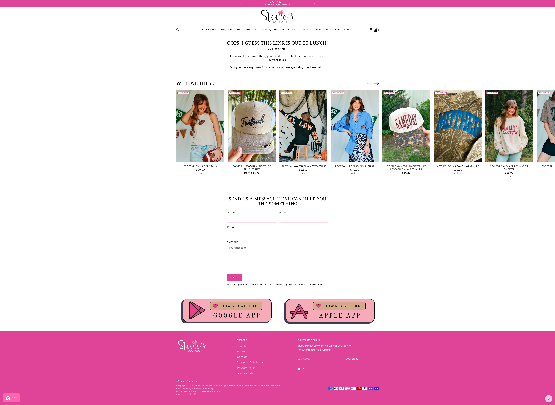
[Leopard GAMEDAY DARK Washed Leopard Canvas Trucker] (406, 126)
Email (283, 212)
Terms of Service (307, 284)
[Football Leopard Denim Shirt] (355, 126)
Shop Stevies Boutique (206, 385)
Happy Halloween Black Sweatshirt (303, 166)
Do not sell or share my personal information (199, 391)
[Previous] (241, 3)
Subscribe (352, 359)
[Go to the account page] (371, 30)
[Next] (314, 3)
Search (241, 346)
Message (232, 241)
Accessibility (245, 373)
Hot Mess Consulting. (203, 388)
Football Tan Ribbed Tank (200, 166)
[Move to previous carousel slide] (369, 83)
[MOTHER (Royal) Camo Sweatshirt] (458, 126)
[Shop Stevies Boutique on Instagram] (304, 369)
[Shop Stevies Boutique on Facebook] (299, 369)
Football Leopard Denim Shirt (354, 166)
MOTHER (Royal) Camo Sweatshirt (457, 166)
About (241, 351)
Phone (231, 227)
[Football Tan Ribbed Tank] (200, 126)
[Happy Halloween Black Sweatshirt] (303, 126)
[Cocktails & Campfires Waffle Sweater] (509, 126)
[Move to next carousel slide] (376, 83)
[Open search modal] (178, 30)
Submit (234, 277)
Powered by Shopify (186, 394)
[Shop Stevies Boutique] (277, 17)
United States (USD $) (190, 381)
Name (231, 212)
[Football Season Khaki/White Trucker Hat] (252, 126)
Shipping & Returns (250, 362)
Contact (242, 356)
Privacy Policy (287, 284)
